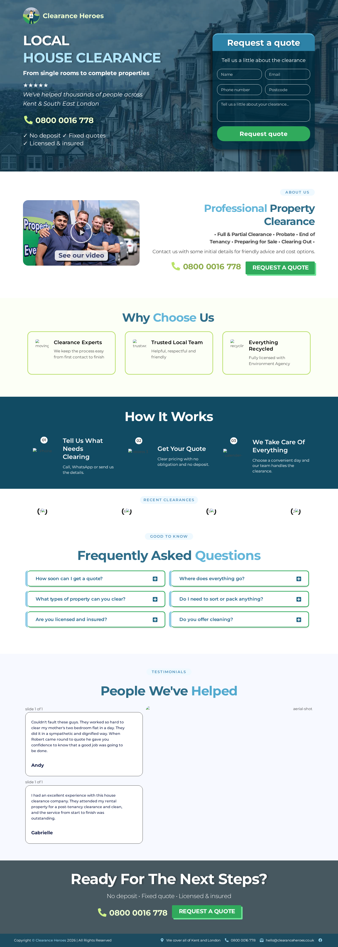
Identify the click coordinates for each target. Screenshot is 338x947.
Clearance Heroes (73, 16)
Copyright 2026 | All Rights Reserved (63, 940)
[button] (81, 232)
